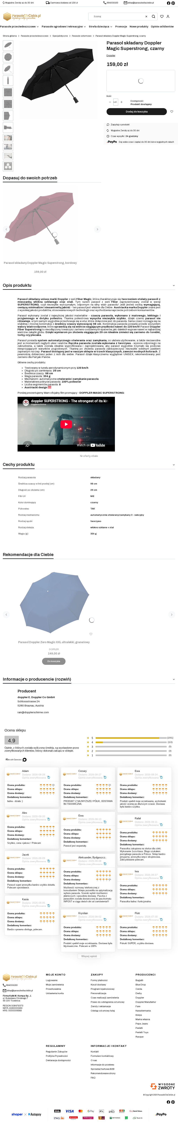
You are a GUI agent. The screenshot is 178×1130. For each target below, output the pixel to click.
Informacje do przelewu (102, 1065)
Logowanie (51, 980)
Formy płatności (99, 980)
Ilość (109, 96)
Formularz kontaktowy (102, 1056)
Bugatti (139, 980)
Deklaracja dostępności (58, 1060)
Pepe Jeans (142, 1024)
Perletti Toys (142, 1032)
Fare (138, 1006)
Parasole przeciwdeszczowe (34, 36)
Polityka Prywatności (57, 1056)
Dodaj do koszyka (137, 111)
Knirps (139, 1015)
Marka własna (143, 1019)
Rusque (139, 1037)
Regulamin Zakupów (56, 1052)
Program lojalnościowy (103, 989)
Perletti (139, 1028)
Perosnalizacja (98, 993)
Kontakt (95, 1052)
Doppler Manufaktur (146, 1002)
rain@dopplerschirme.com (33, 712)
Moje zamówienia (55, 984)
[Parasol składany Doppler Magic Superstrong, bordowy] (40, 222)
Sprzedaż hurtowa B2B (102, 1069)
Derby (139, 993)
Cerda (139, 989)
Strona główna (10, 36)
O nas (94, 1060)
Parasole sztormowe (81, 36)
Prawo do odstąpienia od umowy (107, 1002)
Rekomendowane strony (103, 1073)
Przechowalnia (53, 989)
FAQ (93, 1078)
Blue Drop (141, 984)
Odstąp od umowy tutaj (103, 1011)
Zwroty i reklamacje (101, 1006)
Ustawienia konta (55, 993)
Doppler (111, 55)
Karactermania (143, 1011)
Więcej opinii (89, 956)
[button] (153, 16)
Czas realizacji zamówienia (105, 998)
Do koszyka (53, 661)
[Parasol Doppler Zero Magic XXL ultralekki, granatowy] (54, 601)
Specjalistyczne (60, 36)
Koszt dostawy (98, 984)
